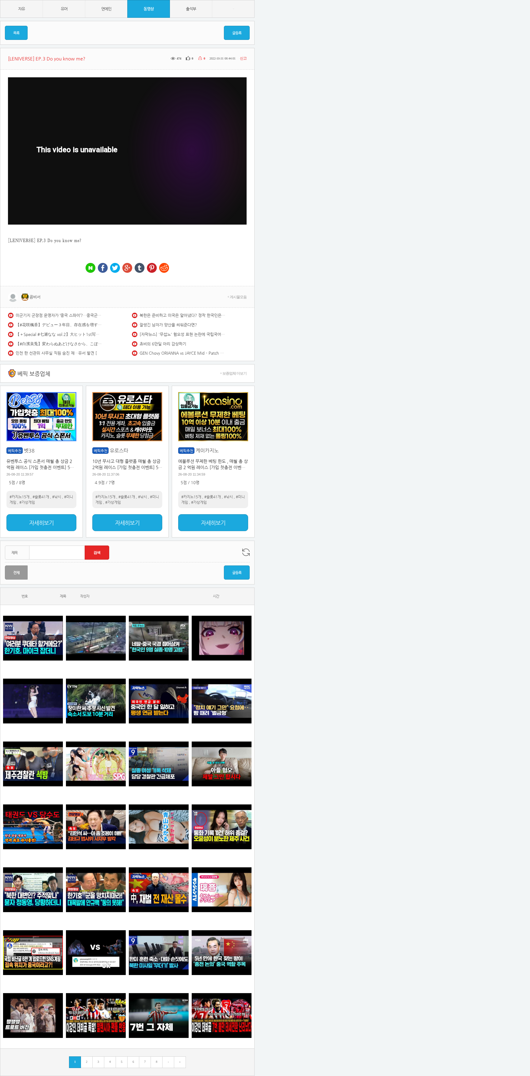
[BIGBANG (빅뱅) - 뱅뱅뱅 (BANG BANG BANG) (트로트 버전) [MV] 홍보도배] (33, 1015)
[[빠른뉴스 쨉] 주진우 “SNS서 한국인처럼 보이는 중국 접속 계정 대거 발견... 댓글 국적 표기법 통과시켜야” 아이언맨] (33, 952)
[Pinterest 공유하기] (151, 268)
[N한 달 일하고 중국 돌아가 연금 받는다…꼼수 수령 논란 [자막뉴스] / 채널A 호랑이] (159, 701)
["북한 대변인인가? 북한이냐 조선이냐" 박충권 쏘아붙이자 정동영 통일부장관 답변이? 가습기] (33, 890)
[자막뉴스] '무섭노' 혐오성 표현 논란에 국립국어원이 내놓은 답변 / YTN (182, 334)
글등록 (236, 33)
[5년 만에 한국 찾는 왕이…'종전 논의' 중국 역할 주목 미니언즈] (222, 952)
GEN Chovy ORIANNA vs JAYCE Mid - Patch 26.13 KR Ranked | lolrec (182, 353)
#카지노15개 (19, 497)
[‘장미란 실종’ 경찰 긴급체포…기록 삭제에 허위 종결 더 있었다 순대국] (159, 764)
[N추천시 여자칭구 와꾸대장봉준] (33, 701)
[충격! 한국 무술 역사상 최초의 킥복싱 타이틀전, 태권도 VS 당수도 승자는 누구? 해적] (33, 827)
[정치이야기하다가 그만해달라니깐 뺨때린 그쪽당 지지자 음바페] (222, 701)
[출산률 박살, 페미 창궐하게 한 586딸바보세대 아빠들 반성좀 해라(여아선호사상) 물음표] (222, 764)
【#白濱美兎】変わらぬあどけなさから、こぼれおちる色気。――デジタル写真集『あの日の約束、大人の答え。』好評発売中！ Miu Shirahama (59, 343)
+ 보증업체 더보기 (233, 373)
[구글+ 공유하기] (127, 268)
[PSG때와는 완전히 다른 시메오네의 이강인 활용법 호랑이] (159, 1015)
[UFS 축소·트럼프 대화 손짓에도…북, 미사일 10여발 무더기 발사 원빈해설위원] (159, 952)
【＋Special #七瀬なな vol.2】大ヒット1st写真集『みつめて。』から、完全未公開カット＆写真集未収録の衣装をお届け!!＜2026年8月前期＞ (59, 334)
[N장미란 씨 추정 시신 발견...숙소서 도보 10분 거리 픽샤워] (96, 701)
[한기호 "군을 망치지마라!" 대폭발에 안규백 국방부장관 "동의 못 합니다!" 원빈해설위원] (96, 890)
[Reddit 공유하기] (164, 268)
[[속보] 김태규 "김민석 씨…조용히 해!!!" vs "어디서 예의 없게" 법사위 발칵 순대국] (96, 827)
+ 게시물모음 (237, 297)
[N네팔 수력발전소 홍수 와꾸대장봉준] (96, 638)
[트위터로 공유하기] (115, 268)
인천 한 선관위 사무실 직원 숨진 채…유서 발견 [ (56, 353)
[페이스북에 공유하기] (102, 268)
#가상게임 (27, 502)
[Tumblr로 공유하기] (139, 268)
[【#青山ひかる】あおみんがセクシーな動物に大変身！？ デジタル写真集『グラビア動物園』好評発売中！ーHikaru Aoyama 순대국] (159, 827)
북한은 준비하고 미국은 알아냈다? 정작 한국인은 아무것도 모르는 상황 (182, 315)
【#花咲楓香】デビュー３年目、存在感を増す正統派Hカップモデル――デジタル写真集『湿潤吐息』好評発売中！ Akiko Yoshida (59, 324)
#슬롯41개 (41, 497)
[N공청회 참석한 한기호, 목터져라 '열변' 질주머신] (33, 638)
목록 (16, 33)
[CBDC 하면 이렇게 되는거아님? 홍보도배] (159, 890)
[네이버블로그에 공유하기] (90, 268)
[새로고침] (246, 552)
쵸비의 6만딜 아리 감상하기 (163, 343)
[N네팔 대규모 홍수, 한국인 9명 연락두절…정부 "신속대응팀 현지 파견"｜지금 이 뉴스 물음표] (159, 638)
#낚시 (56, 497)
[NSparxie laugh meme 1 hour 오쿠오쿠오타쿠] (222, 638)
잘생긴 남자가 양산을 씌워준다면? (168, 324)
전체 (16, 572)
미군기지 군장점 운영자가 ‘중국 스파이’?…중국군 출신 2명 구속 (59, 315)
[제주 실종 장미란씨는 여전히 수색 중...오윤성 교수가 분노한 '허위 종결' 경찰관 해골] (222, 827)
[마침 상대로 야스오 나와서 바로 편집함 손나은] (96, 952)
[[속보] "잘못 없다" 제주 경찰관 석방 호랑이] (33, 764)
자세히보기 (41, 522)
